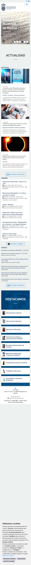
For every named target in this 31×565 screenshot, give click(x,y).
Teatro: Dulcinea (8, 204)
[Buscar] (26, 1)
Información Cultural (13, 313)
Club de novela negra (9, 234)
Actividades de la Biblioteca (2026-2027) (11, 250)
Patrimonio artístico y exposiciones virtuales (14, 338)
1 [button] (15, 42)
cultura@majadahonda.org (16, 398)
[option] (15, 28)
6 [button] (27, 42)
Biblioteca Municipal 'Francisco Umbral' (13, 354)
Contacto (7, 400)
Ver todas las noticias (16, 174)
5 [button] (25, 42)
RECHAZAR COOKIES (9, 558)
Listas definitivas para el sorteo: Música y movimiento (15, 279)
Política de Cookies (8, 555)
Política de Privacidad (15, 402)
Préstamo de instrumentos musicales (11, 253)
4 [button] (22, 42)
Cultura (4, 95)
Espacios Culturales (13, 329)
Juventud (10, 95)
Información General (13, 321)
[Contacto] (28, 1)
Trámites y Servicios (13, 371)
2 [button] (17, 42)
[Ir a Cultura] (9, 7)
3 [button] (20, 42)
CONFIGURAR (21, 558)
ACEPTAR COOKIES (8, 561)
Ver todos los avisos (17, 285)
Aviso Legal (23, 400)
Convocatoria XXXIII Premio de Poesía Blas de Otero (14, 259)
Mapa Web (15, 400)
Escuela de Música (19, 95)
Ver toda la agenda (16, 243)
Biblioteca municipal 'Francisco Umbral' (14, 127)
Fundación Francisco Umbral (16, 363)
